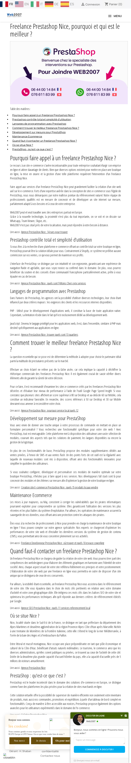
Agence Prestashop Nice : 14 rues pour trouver (44, 232)
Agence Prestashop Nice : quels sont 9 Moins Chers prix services (53, 283)
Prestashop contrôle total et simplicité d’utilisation (41, 119)
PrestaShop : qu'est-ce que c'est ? (32, 149)
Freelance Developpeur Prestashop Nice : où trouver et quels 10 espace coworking (62, 543)
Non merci (19, 740)
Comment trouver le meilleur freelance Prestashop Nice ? (45, 128)
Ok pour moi (62, 740)
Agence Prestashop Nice (33, 668)
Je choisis (41, 740)
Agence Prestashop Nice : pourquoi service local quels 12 (49, 410)
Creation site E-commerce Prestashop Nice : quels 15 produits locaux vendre (59, 487)
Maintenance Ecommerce (27, 136)
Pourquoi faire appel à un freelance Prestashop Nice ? (43, 115)
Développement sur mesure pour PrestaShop (39, 132)
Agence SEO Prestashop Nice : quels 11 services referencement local (55, 608)
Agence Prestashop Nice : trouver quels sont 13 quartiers (49, 334)
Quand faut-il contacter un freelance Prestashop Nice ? (44, 140)
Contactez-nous (50, 755)
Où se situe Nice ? (22, 145)
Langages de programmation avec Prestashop (39, 123)
